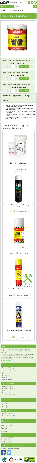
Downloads (6, 100)
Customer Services (8, 383)
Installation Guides (7, 413)
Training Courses (7, 405)
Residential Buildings (8, 368)
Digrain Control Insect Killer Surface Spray (18, 330)
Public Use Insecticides (16, 10)
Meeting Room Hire (7, 407)
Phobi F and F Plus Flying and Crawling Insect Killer (18, 205)
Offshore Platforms (7, 379)
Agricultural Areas (7, 372)
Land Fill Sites (6, 373)
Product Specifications (8, 415)
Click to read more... (6, 360)
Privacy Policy (6, 392)
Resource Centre (7, 410)
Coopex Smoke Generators (18, 163)
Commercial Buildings (8, 370)
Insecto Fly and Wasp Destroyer (18, 289)
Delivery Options (7, 386)
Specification (17, 96)
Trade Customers (7, 400)
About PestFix (6, 346)
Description (6, 96)
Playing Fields (6, 375)
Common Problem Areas (9, 365)
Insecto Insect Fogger (18, 247)
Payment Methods (7, 388)
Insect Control (5, 10)
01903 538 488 (16, 2)
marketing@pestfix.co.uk (12, 448)
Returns (4, 390)
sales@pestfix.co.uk (10, 442)
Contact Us (5, 421)
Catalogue (5, 403)
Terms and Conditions (8, 394)
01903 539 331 (8, 440)
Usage (27, 96)
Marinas (4, 377)
